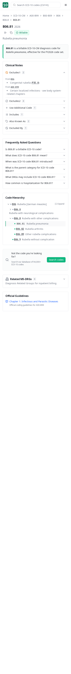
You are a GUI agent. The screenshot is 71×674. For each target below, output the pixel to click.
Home (6, 15)
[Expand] (10, 209)
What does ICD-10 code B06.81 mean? (26, 155)
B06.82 (20, 228)
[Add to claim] (5, 33)
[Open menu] (65, 5)
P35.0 (35, 82)
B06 (58, 15)
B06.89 (20, 234)
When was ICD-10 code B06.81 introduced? (29, 161)
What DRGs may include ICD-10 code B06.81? (30, 177)
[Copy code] (11, 33)
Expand (60, 203)
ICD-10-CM (19, 15)
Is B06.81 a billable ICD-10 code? (23, 149)
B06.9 (17, 239)
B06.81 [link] (16, 19)
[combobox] (37, 5)
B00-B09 (47, 15)
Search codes (56, 259)
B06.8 (6, 19)
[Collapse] (8, 204)
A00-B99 (34, 15)
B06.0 (17, 209)
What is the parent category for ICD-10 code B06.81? (29, 169)
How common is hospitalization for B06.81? (29, 183)
